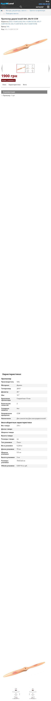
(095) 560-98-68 (44, 4)
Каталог (40, 7)
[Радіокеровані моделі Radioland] (2, 10)
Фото (25, 85)
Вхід (47, 1)
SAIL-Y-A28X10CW (30, 24)
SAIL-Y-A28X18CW (17, 24)
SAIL (7, 26)
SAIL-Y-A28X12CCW (29, 21)
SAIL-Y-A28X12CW (15, 21)
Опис (4, 85)
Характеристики (15, 85)
